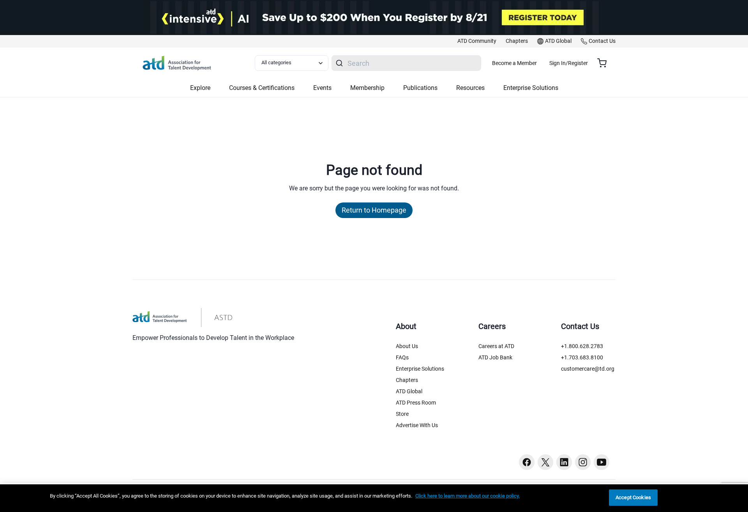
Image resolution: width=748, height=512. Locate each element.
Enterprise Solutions (420, 369)
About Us (407, 346)
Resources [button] (470, 87)
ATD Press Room (416, 402)
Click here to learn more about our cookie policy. (467, 496)
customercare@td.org (587, 369)
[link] (476, 41)
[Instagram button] (583, 462)
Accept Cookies (633, 497)
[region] (374, 498)
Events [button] (322, 87)
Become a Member (514, 63)
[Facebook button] (527, 462)
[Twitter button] (545, 462)
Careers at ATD (496, 346)
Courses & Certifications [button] (262, 87)
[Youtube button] (601, 462)
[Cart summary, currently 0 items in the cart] (605, 63)
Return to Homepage (374, 210)
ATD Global (409, 391)
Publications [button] (420, 87)
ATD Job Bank (495, 357)
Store (402, 414)
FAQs (402, 357)
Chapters (407, 380)
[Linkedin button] (564, 462)
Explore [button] (200, 87)
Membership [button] (367, 87)
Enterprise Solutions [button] (530, 87)
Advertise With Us (417, 425)
